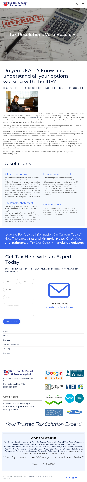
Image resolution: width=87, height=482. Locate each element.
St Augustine (20, 449)
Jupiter (27, 444)
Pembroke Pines (68, 444)
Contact (6, 353)
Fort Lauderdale (53, 444)
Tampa (41, 449)
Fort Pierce (20, 442)
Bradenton (59, 449)
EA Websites (46, 476)
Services (6, 340)
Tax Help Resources (11, 344)
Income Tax (34, 118)
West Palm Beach (38, 444)
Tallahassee (53, 451)
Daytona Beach (75, 447)
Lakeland (76, 449)
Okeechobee (17, 444)
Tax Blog (6, 349)
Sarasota (68, 449)
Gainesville (42, 451)
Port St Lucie (9, 442)
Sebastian (79, 442)
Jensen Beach (46, 442)
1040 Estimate (14, 242)
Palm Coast (9, 449)
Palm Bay (46, 447)
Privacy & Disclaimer (35, 476)
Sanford (25, 447)
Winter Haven (35, 447)
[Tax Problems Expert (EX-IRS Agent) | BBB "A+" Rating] (15, 4)
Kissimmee (16, 447)
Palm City (36, 442)
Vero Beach (69, 442)
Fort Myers (20, 451)
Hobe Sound (58, 442)
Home (5, 331)
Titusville (65, 447)
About (5, 336)
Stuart (28, 442)
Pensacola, (63, 451)
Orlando (7, 447)
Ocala (34, 451)
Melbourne (55, 447)
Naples (29, 451)
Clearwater (49, 449)
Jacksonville (32, 449)
